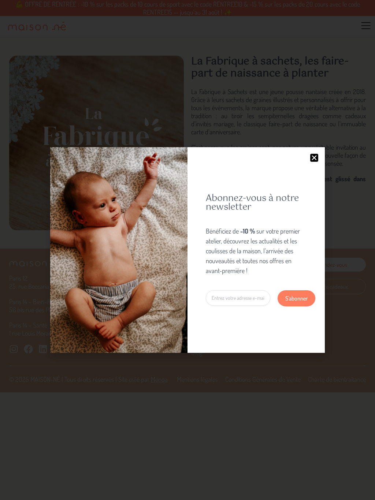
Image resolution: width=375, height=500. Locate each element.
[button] (314, 157)
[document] (187, 250)
